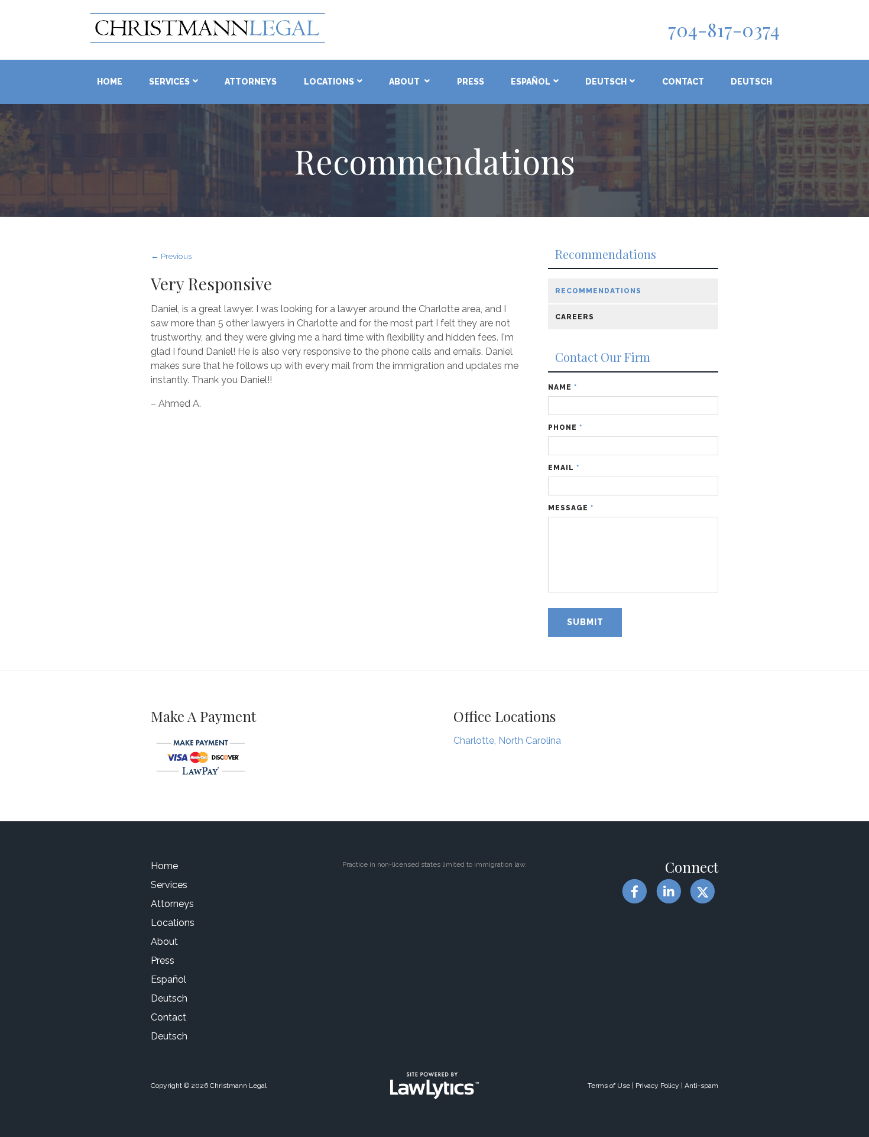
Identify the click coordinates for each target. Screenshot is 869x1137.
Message (571, 508)
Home (109, 81)
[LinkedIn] (668, 891)
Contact (683, 81)
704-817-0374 (724, 29)
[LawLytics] (434, 1085)
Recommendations (605, 254)
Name (562, 387)
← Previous (171, 256)
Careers (574, 317)
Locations (329, 81)
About (405, 81)
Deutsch (606, 81)
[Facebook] (634, 891)
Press (470, 81)
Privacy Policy (657, 1085)
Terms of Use (609, 1085)
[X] (702, 891)
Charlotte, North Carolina (507, 740)
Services (169, 81)
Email (563, 468)
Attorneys (251, 81)
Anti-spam (701, 1085)
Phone (565, 427)
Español (530, 81)
